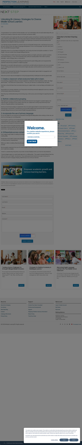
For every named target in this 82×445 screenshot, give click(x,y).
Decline (73, 439)
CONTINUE (32, 141)
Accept (64, 439)
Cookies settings (54, 439)
